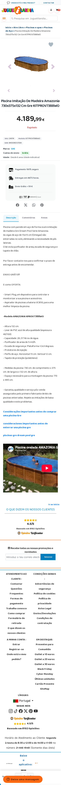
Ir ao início (53, 505)
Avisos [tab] (44, 218)
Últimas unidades (45, 679)
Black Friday (45, 669)
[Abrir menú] (4, 18)
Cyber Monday (44, 674)
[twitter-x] (25, 711)
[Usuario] (50, 10)
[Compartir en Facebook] (17, 205)
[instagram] (10, 711)
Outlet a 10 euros (44, 654)
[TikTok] (15, 711)
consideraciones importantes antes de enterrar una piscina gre (25, 425)
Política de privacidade (44, 601)
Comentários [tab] (28, 218)
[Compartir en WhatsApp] (33, 205)
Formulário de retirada (16, 621)
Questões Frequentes (16, 592)
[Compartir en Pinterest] (42, 205)
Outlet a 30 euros (45, 664)
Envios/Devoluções (44, 613)
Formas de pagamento (16, 601)
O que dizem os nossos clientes (16, 631)
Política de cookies (44, 593)
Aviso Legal (44, 608)
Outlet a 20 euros (45, 659)
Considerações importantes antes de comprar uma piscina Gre (29, 413)
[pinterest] (30, 711)
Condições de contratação (44, 621)
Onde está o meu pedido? (16, 657)
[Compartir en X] (25, 205)
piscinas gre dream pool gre (19, 435)
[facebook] (20, 711)
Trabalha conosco (16, 608)
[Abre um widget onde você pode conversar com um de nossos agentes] (23, 779)
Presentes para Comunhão (44, 647)
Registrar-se (16, 649)
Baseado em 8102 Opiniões (30, 526)
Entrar (16, 644)
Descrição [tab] (11, 218)
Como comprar (16, 613)
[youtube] (35, 711)
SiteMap (44, 689)
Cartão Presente (44, 684)
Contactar (16, 584)
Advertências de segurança (44, 587)
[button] (9, 66)
